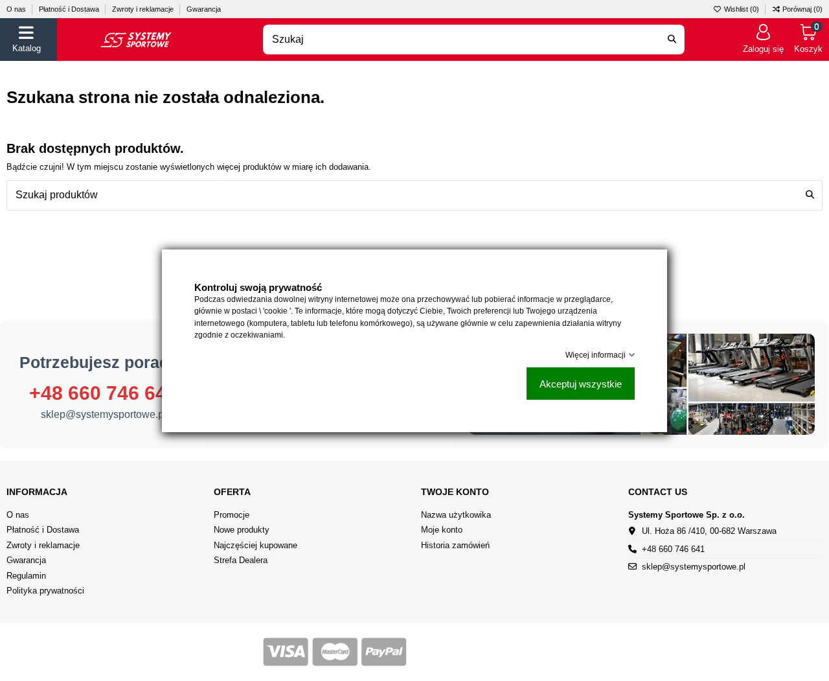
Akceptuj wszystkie (580, 383)
